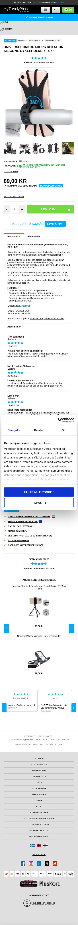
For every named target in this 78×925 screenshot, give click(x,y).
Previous (6, 628)
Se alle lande (39, 854)
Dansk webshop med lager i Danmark (29, 517)
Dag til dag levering (20, 526)
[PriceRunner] (29, 883)
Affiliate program (39, 831)
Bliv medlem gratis (51, 186)
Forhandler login (39, 825)
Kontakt (39, 800)
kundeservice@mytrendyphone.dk (28, 739)
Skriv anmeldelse (39, 559)
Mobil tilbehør (36, 318)
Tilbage (11, 41)
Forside (39, 758)
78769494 (65, 739)
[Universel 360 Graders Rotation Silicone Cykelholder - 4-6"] (10, 148)
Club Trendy (39, 788)
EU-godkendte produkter (23, 521)
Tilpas (37, 502)
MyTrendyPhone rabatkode (39, 819)
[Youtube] (55, 863)
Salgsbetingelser (39, 837)
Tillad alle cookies (39, 491)
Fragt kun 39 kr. (17, 531)
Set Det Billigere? (14, 196)
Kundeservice (39, 764)
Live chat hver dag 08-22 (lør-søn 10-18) (30, 536)
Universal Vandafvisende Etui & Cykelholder (39, 636)
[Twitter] (47, 863)
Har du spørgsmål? (38, 224)
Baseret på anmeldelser (39, 63)
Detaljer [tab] (39, 430)
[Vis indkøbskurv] (68, 10)
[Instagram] (31, 863)
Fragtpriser (11, 172)
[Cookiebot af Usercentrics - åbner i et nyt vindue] (58, 420)
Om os (39, 782)
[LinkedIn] (39, 863)
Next (71, 628)
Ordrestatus (39, 776)
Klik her (59, 2)
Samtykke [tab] (14, 430)
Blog (39, 807)
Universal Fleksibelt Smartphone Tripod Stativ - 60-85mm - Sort (39, 587)
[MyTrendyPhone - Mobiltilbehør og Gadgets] (16, 9)
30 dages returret (18, 540)
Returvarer (39, 770)
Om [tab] (64, 430)
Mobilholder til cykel (54, 318)
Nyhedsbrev (39, 794)
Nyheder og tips (39, 813)
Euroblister (24, 306)
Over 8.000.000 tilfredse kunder (26, 545)
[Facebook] (23, 863)
